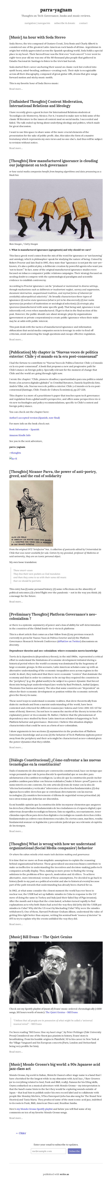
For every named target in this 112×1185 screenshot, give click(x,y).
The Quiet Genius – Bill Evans (62, 1012)
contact (83, 23)
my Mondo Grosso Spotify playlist (35, 1108)
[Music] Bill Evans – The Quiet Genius (40, 937)
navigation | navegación (38, 23)
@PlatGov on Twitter (69, 641)
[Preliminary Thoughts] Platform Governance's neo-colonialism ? (53, 616)
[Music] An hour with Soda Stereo (37, 37)
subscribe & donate (65, 23)
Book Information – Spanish (24, 429)
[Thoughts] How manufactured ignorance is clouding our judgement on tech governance (53, 163)
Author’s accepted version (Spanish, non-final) (34, 417)
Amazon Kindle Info (19, 435)
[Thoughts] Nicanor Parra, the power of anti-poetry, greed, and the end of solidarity (53, 473)
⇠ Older (21, 1133)
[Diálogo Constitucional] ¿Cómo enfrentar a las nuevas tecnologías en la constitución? (55, 762)
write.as (64, 1174)
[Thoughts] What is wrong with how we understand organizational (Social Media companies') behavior (52, 846)
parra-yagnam (56, 10)
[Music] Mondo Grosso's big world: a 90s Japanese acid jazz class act (54, 1066)
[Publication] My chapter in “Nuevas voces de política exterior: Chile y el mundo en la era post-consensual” (53, 354)
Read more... (16, 88)
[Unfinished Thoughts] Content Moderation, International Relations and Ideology (46, 103)
